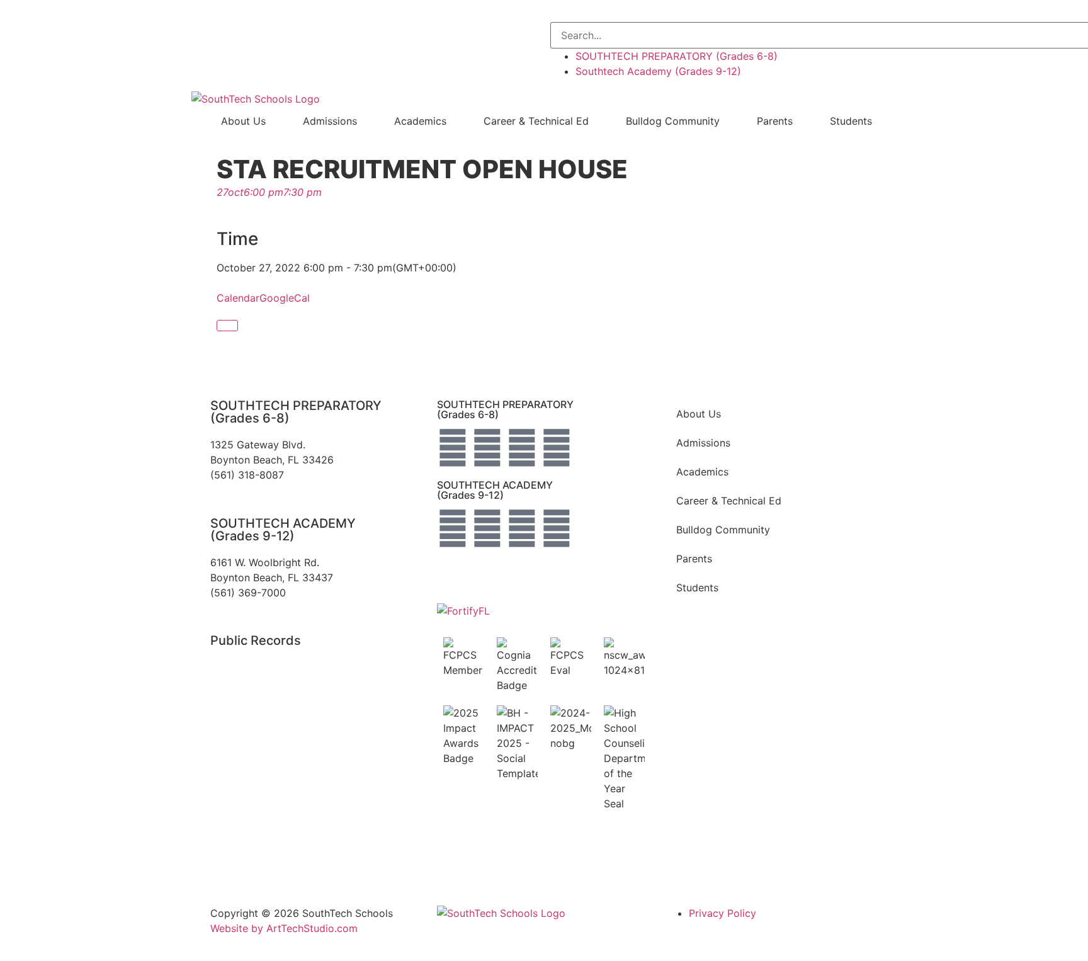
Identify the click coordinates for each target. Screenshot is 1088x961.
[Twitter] (522, 447)
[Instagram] (487, 447)
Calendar (238, 298)
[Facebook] (452, 447)
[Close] (227, 325)
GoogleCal (284, 298)
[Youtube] (556, 447)
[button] (816, 14)
